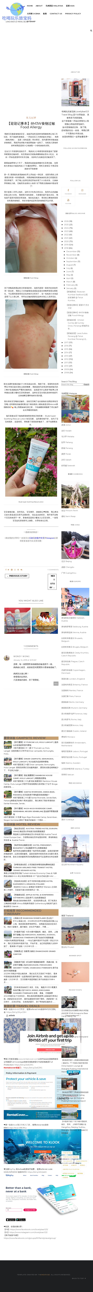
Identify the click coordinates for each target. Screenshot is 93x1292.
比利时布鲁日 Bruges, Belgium (74, 647)
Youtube (68, 203)
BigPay (12, 1169)
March (69, 282)
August (69, 265)
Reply (56, 683)
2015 (66, 349)
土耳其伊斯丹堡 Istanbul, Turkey (75, 769)
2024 (66, 228)
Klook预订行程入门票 (21, 1125)
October (70, 258)
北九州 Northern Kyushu (72, 864)
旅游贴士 (82, 1165)
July (68, 268)
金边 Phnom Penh (69, 510)
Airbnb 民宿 (67, 1153)
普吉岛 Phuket (67, 947)
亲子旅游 (65, 1165)
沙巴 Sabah (66, 460)
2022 (66, 234)
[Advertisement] (13, 77)
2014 (66, 352)
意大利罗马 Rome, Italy (71, 719)
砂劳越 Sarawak (68, 465)
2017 (66, 342)
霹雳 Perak (66, 454)
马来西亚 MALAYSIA (54, 6)
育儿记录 (31, 118)
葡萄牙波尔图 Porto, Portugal (74, 757)
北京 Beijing (66, 561)
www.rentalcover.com (28, 1059)
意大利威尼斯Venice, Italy (72, 725)
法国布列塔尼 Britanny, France (74, 684)
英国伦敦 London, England (73, 679)
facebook (68, 194)
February (70, 285)
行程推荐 (65, 1177)
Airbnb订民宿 (18, 1009)
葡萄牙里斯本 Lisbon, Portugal (74, 751)
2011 (66, 362)
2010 (66, 366)
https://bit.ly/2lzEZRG (23, 1065)
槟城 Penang (67, 448)
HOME (30, 6)
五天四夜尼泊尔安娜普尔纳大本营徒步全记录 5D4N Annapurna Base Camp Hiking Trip (75, 1013)
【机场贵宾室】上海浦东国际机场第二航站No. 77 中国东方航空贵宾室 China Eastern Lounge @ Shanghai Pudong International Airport (75, 1066)
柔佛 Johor (66, 425)
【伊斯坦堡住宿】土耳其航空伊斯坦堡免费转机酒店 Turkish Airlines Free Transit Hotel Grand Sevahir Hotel (34, 867)
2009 (66, 369)
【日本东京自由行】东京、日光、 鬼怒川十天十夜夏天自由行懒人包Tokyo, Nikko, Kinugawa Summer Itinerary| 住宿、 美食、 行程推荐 (35, 990)
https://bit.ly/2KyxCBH (16, 1012)
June (68, 271)
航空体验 (80, 1173)
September (72, 261)
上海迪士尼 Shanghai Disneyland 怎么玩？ (33, 918)
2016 (66, 346)
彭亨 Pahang (67, 442)
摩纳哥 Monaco (68, 737)
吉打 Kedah (66, 431)
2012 (66, 359)
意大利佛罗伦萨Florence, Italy (74, 713)
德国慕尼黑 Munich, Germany (74, 708)
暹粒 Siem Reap (68, 516)
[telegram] (12, 569)
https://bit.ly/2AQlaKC (37, 1172)
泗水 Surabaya (67, 819)
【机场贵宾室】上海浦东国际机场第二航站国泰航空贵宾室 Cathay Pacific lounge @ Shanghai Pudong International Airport (75, 1096)
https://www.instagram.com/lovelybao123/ (28, 1232)
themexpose (44, 1275)
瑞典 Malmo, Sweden (70, 763)
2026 (66, 221)
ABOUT (39, 6)
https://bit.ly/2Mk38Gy (18, 1128)
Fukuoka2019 (67, 1161)
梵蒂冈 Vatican (67, 774)
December (71, 251)
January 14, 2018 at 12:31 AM (24, 660)
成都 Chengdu (67, 567)
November (71, 255)
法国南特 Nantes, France (72, 690)
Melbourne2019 (81, 1161)
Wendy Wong (21, 656)
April (68, 278)
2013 (66, 356)
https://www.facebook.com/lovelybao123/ (29, 1229)
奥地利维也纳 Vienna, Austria (73, 632)
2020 (66, 241)
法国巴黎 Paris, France (71, 696)
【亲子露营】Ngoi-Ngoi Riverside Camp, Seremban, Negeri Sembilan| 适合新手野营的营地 (35, 811)
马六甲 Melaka (67, 436)
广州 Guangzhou (68, 573)
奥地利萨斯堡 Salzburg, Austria (74, 626)
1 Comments (53, 570)
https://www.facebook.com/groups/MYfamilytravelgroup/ (30, 1238)
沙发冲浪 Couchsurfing (71, 1169)
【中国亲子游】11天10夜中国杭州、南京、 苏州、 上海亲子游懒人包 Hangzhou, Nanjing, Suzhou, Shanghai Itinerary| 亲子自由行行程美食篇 (35, 935)
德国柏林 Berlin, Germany (72, 702)
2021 (66, 238)
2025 (66, 224)
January (70, 288)
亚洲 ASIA (70, 6)
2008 (66, 372)
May (68, 275)
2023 (66, 231)
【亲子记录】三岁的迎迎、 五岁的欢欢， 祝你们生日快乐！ (17, 629)
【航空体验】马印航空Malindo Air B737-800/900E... (42, 628)
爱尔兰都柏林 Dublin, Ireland (73, 731)
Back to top (78, 1278)
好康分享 (74, 1165)
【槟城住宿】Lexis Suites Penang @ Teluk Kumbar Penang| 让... (76, 336)
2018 (66, 248)
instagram (82, 194)
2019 (66, 245)
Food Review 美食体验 (70, 1157)
